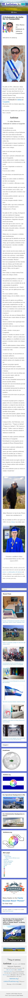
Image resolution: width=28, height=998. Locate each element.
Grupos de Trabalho (8, 862)
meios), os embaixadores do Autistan (12, 572)
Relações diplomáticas (8, 861)
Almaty (13, 522)
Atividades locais (7, 864)
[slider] (12, 940)
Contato (5, 865)
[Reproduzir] (5, 940)
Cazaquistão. (6, 102)
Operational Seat (6, 974)
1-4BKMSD (19, 969)
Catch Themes (20, 995)
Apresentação (6, 855)
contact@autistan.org (11, 981)
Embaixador (6, 859)
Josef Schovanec (9, 911)
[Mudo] (21, 940)
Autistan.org (13, 978)
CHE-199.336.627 (10, 969)
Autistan (19, 100)
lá (21, 515)
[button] (14, 934)
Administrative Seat (8, 971)
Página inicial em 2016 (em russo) (12, 858)
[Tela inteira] (23, 940)
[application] (14, 933)
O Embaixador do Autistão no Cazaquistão (13, 18)
